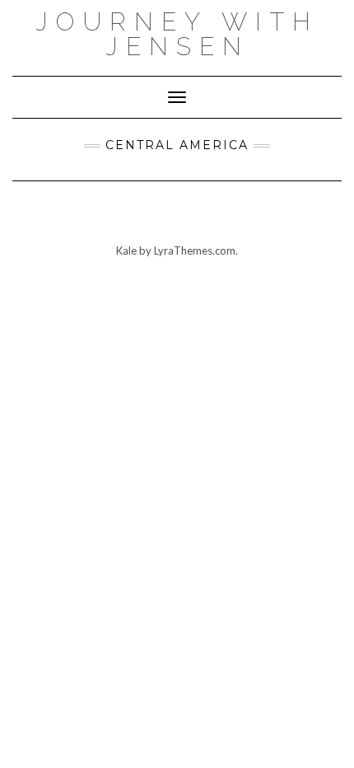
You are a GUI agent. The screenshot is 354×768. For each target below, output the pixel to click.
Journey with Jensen (177, 34)
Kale (126, 250)
